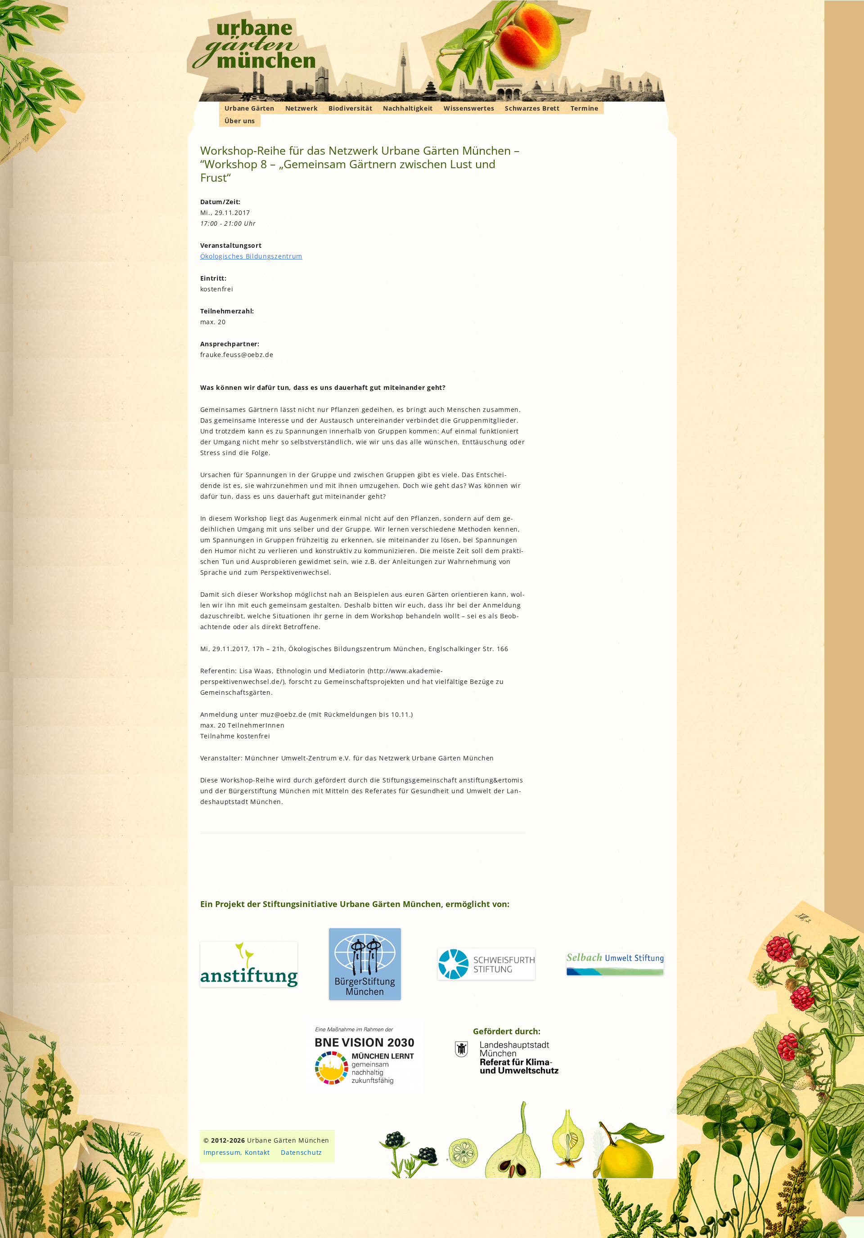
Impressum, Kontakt (236, 1152)
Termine (584, 108)
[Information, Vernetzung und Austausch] (254, 45)
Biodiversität (350, 108)
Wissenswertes (469, 108)
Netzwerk (301, 108)
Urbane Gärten (249, 108)
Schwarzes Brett (532, 108)
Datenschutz (301, 1152)
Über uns (240, 120)
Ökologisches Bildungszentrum (251, 256)
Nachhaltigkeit (408, 108)
